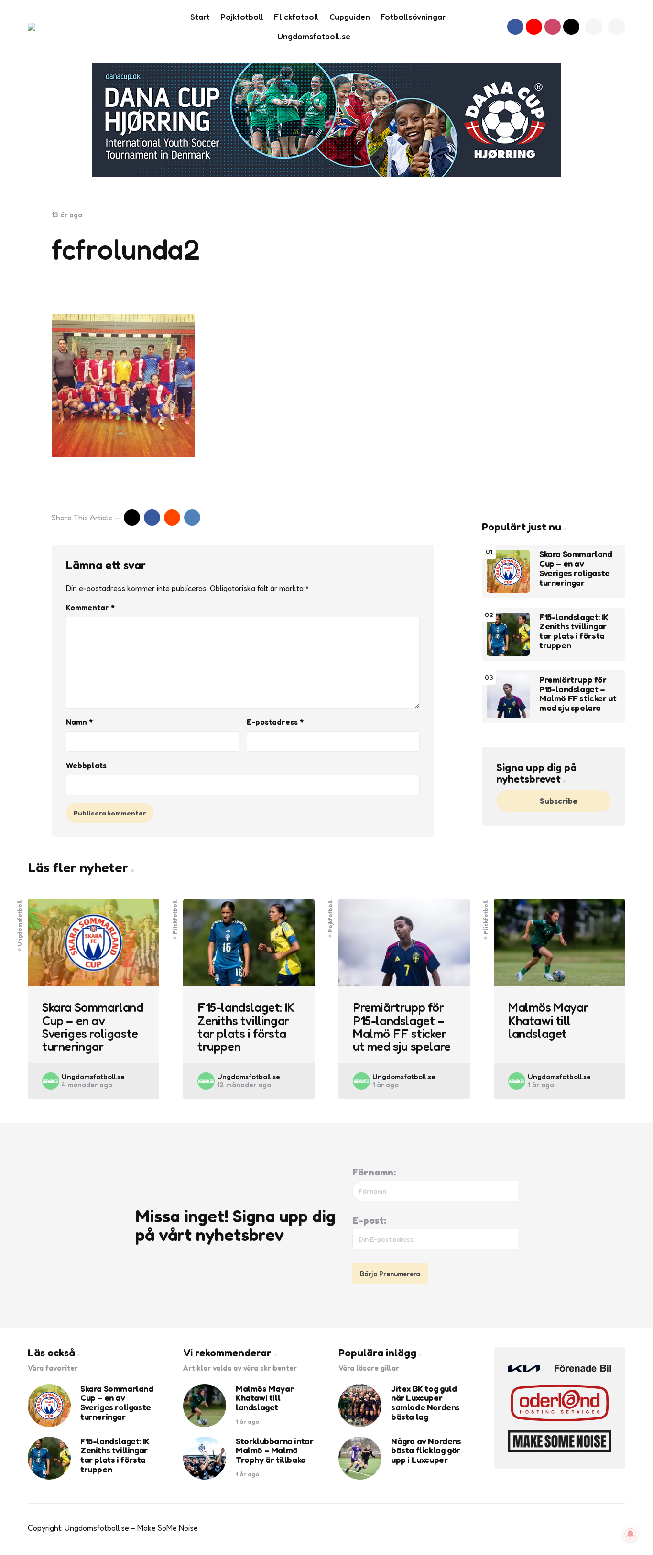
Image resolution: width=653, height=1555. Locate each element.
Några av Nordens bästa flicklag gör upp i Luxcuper (426, 1451)
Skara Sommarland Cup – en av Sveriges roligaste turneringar (575, 569)
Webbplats (86, 765)
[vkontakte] (192, 517)
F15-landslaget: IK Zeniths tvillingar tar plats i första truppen (574, 631)
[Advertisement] (553, 354)
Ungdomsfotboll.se (93, 1076)
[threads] (571, 27)
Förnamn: (374, 1172)
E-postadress (275, 722)
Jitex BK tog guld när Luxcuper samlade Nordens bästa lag (425, 1403)
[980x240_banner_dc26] (326, 120)
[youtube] (534, 27)
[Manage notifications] (630, 1534)
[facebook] (515, 27)
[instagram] (552, 27)
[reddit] (172, 517)
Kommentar (90, 607)
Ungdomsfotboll (19, 922)
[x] (132, 517)
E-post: (369, 1220)
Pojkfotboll (330, 915)
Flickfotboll (175, 916)
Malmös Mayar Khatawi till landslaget (548, 1020)
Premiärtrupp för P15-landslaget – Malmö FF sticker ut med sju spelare (577, 694)
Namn (79, 722)
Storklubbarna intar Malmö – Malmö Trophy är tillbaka (274, 1451)
